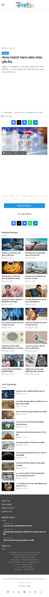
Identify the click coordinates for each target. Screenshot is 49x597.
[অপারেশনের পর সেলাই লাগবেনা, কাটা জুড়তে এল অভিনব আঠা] (13, 244)
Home (5, 48)
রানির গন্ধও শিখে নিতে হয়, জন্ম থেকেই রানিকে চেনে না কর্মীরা (31, 412)
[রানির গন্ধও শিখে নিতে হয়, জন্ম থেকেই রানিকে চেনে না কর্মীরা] (8, 415)
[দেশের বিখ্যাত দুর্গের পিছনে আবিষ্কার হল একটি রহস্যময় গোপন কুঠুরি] (8, 466)
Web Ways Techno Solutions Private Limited (26, 579)
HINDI (29, 586)
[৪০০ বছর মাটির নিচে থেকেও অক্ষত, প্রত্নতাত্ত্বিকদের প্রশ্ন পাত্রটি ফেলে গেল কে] (8, 486)
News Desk (8, 112)
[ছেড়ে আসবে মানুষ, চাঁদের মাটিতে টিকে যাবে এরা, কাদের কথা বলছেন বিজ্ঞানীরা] (8, 456)
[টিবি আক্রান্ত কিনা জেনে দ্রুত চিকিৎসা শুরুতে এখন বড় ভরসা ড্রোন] (36, 244)
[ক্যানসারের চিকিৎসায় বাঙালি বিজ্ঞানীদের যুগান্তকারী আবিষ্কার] (13, 360)
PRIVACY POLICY (8, 508)
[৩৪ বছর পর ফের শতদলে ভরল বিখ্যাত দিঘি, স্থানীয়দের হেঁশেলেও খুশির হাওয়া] (8, 425)
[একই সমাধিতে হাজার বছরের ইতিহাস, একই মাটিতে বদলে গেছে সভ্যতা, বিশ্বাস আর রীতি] (8, 404)
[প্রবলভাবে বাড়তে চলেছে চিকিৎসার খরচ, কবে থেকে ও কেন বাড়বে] (36, 267)
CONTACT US (7, 511)
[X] (19, 122)
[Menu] (3, 5)
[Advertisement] (24, 28)
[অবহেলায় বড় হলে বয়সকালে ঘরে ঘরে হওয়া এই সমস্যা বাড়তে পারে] (36, 314)
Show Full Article (24, 206)
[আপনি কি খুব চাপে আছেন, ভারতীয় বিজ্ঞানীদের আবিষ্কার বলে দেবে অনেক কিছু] (13, 337)
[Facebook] (13, 122)
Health (11, 48)
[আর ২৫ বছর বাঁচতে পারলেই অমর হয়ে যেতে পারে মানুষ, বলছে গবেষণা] (13, 314)
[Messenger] (24, 122)
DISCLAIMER (6, 504)
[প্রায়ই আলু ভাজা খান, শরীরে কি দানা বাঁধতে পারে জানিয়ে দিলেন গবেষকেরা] (13, 267)
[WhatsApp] (30, 122)
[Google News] (24, 214)
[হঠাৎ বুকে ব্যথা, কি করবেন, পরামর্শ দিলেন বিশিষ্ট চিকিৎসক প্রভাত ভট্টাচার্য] (13, 291)
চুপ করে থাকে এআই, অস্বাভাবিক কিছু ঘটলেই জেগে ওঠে (30, 391)
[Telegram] (35, 122)
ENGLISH (22, 586)
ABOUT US (6, 501)
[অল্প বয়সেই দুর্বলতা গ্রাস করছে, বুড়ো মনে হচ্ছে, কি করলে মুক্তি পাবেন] (36, 291)
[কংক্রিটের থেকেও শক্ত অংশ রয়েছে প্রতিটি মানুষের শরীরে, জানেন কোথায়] (36, 360)
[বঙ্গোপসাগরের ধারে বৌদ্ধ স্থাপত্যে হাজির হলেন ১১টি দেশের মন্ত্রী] (8, 435)
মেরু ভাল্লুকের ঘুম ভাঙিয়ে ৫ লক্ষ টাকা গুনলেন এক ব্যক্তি (30, 442)
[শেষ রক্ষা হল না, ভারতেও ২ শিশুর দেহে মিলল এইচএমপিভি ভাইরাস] (36, 337)
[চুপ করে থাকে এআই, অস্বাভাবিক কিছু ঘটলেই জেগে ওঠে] (8, 394)
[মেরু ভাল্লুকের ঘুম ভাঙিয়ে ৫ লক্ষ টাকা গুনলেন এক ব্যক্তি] (8, 445)
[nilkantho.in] (24, 5)
